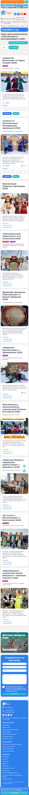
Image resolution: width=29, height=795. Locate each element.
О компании (5, 2)
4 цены (4, 105)
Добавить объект (7, 779)
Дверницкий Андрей (7, 783)
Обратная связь (24, 466)
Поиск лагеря (5, 725)
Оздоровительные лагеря (9, 734)
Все (4, 47)
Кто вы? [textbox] (5, 667)
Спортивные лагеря (7, 736)
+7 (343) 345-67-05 (19, 18)
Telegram (15, 14)
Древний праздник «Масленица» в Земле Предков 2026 (13, 296)
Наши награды (6, 770)
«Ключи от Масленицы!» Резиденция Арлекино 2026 (11, 124)
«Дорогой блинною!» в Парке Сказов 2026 (13, 60)
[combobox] (21, 52)
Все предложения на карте (17, 42)
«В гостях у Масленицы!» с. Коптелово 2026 (11, 517)
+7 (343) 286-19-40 (19, 19)
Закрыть (1, 5)
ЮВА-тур (6, 12)
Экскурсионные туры (7, 749)
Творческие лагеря (7, 738)
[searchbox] (9, 670)
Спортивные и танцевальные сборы (11, 744)
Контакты (23, 2)
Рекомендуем (5, 241)
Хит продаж (5, 65)
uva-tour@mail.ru (7, 19)
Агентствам (11, 2)
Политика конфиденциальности (10, 772)
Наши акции (5, 766)
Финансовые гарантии (8, 768)
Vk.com (18, 14)
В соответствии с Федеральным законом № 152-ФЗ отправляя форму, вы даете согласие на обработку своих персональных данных (16, 689)
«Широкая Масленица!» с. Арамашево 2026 (12, 350)
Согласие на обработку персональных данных (12, 775)
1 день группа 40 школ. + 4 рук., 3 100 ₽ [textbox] (13, 171)
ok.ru (21, 14)
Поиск (24, 470)
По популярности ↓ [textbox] (20, 52)
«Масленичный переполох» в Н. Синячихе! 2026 (11, 236)
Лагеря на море (6, 727)
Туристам (17, 2)
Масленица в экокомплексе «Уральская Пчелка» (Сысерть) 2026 (14, 408)
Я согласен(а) (14, 792)
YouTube (24, 14)
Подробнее (7, 113)
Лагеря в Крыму (6, 732)
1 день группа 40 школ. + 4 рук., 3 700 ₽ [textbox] (13, 108)
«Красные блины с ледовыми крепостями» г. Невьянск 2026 (13, 463)
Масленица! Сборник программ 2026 (13, 186)
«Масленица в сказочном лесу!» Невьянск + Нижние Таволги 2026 (14, 574)
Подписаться (14, 693)
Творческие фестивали (8, 746)
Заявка (16, 113)
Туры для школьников (8, 751)
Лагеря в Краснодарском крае (10, 729)
